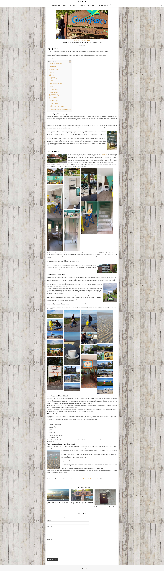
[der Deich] (55, 314)
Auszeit (52, 91)
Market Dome (54, 97)
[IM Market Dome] (89, 371)
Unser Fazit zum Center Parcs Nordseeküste (61, 109)
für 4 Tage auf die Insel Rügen (72, 54)
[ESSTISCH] (55, 201)
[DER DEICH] (55, 314)
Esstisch (52, 75)
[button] (110, 5)
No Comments (82, 45)
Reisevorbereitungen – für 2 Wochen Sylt (57, 502)
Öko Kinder (81, 5)
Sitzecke (52, 72)
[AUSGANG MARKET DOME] (89, 349)
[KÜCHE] (72, 192)
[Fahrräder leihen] (105, 365)
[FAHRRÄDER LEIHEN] (105, 365)
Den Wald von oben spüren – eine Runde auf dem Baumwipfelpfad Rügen (82, 503)
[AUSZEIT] (89, 338)
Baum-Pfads (112, 54)
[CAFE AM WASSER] (55, 335)
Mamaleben (51, 483)
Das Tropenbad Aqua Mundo (57, 106)
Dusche (52, 81)
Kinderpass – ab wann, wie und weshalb (104, 507)
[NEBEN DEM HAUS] (72, 172)
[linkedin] (85, 1)
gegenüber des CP (55, 103)
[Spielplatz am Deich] (55, 344)
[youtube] (82, 1)
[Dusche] (72, 234)
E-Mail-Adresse (51, 526)
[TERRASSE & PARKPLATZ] (89, 184)
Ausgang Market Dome (56, 95)
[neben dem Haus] (72, 172)
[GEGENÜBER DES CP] (105, 373)
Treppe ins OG (54, 78)
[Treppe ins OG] (105, 217)
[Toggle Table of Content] (69, 61)
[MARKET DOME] (55, 352)
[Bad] (55, 234)
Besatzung (91, 5)
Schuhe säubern (54, 88)
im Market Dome (54, 98)
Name (49, 520)
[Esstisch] (55, 201)
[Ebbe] (89, 321)
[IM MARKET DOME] (105, 356)
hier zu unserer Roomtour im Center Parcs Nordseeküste (86, 478)
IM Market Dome (54, 100)
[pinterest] (80, 1)
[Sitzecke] (55, 180)
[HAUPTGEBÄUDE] (105, 348)
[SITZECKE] (55, 180)
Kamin (51, 71)
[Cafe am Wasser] (55, 335)
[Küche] (72, 192)
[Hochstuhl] (89, 217)
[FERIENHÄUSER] (55, 172)
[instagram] (78, 1)
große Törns (86, 40)
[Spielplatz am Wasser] (105, 390)
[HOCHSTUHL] (89, 217)
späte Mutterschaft (69, 5)
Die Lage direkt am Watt (56, 83)
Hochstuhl (53, 77)
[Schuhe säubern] (55, 325)
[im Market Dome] (105, 356)
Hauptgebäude (54, 94)
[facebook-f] (84, 568)
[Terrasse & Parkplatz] (89, 184)
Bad (52, 80)
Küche (51, 74)
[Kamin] (105, 184)
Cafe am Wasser (54, 89)
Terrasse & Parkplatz (55, 69)
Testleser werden (103, 5)
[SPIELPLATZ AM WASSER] (105, 390)
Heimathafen (56, 5)
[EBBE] (89, 321)
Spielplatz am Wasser (55, 105)
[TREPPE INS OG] (105, 217)
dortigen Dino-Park (103, 54)
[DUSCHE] (72, 234)
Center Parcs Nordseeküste (56, 63)
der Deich (53, 85)
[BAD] (55, 234)
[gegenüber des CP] (105, 373)
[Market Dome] (55, 352)
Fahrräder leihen (54, 101)
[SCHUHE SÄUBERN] (55, 325)
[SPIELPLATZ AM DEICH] (55, 344)
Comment (49, 539)
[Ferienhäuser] (55, 172)
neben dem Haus (54, 68)
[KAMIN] (105, 184)
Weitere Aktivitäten (55, 108)
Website (49, 533)
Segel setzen (77, 40)
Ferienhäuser (53, 66)
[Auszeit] (89, 338)
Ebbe (52, 86)
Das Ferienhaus (53, 65)
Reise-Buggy (104, 154)
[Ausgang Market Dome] (89, 349)
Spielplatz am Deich (55, 92)
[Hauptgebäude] (105, 348)
